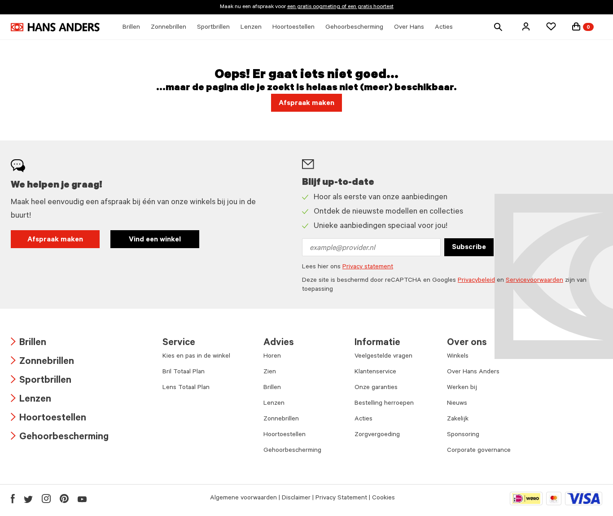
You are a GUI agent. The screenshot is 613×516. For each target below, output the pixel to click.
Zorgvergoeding (377, 435)
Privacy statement (367, 267)
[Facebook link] (13, 498)
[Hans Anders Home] (55, 27)
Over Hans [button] (409, 27)
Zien (269, 372)
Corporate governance (479, 451)
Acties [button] (444, 27)
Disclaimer (296, 498)
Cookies (383, 498)
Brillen (28, 343)
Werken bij (462, 388)
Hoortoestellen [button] (293, 27)
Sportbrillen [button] (213, 27)
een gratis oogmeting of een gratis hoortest (340, 7)
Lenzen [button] (251, 27)
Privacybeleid (476, 280)
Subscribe (469, 248)
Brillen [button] (131, 27)
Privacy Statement (341, 498)
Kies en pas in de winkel (196, 356)
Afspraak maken (55, 240)
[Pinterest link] (64, 498)
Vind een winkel (155, 240)
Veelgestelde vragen (383, 356)
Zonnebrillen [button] (168, 27)
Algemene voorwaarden (243, 498)
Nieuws (457, 403)
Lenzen (31, 400)
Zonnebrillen (42, 362)
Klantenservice (375, 372)
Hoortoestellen (48, 418)
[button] (526, 26)
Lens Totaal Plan (186, 388)
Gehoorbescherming (60, 437)
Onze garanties (376, 388)
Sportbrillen (41, 381)
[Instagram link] (46, 498)
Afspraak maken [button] (306, 104)
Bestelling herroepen (384, 403)
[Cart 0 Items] (576, 26)
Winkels (458, 356)
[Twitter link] (28, 498)
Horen (272, 356)
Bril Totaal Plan (183, 372)
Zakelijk (458, 419)
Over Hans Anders (473, 372)
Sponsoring (463, 435)
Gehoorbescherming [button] (354, 27)
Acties (363, 419)
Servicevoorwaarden (534, 280)
